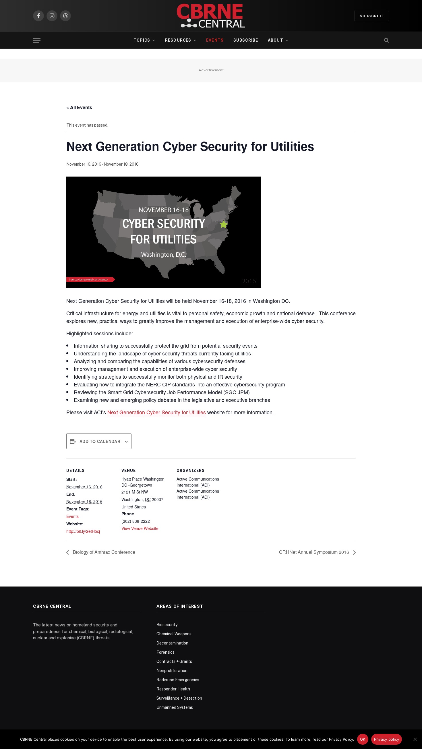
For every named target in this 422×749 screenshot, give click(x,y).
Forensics (165, 652)
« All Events (79, 107)
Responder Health (173, 689)
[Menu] (36, 40)
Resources (178, 40)
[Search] (386, 40)
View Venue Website (139, 528)
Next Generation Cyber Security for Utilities (156, 412)
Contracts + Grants (174, 661)
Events (215, 40)
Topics (141, 40)
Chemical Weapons (173, 634)
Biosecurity (166, 624)
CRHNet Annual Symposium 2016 (314, 552)
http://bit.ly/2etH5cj (83, 531)
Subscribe (372, 16)
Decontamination (172, 643)
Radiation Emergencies (177, 680)
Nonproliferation (171, 670)
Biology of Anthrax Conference (103, 552)
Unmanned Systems (174, 707)
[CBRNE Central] (211, 16)
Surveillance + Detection (179, 698)
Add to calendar (100, 441)
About (275, 40)
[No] (415, 739)
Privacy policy (386, 739)
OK (362, 739)
